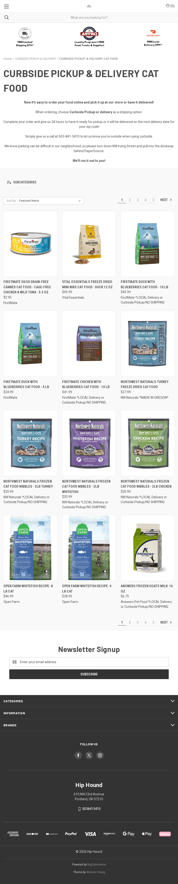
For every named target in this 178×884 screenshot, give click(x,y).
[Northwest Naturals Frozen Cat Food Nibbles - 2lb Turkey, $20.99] (30, 443)
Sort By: (11, 200)
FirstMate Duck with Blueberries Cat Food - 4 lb (26, 384)
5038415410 (91, 809)
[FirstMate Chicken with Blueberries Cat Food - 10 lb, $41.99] (89, 344)
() (172, 6)
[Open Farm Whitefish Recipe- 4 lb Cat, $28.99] (89, 548)
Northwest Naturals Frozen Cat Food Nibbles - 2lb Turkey (28, 484)
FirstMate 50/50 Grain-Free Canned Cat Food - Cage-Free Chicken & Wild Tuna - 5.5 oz (27, 287)
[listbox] (50, 200)
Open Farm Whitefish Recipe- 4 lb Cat (86, 588)
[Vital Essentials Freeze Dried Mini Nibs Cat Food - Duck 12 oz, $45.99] (89, 244)
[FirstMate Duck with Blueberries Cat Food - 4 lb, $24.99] (30, 344)
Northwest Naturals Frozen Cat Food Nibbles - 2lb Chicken (146, 484)
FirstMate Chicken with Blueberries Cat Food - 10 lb (86, 384)
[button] (89, 37)
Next (164, 200)
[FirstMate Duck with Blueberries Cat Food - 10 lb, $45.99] (148, 244)
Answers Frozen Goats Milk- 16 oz (147, 588)
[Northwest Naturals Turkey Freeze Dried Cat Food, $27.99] (148, 344)
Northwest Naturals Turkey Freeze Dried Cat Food (144, 384)
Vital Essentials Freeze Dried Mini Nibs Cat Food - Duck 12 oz (87, 284)
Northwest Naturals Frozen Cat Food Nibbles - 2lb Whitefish (86, 486)
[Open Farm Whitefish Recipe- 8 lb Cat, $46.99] (30, 548)
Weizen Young (95, 872)
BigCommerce (96, 864)
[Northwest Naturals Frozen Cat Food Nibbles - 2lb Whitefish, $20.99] (89, 443)
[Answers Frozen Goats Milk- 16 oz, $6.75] (148, 548)
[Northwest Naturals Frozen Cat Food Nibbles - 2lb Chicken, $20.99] (148, 443)
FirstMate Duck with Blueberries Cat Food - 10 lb (144, 284)
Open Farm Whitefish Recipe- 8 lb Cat (28, 588)
